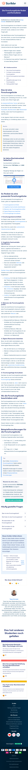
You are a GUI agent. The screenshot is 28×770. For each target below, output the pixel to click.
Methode (18, 262)
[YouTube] (9, 735)
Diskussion (7, 286)
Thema (24, 403)
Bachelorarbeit (12, 109)
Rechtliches (14, 710)
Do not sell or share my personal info (14, 761)
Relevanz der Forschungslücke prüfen (14, 209)
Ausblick (6, 295)
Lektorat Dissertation (14, 719)
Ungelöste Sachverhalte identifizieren (14, 207)
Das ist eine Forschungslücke (13, 70)
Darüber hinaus (5, 270)
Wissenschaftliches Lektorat (14, 724)
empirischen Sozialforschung (16, 365)
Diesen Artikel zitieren (22, 562)
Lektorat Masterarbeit (14, 717)
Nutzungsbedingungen (14, 764)
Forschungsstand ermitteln (11, 205)
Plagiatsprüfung (14, 726)
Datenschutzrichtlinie (14, 758)
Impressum (14, 755)
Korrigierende (14, 712)
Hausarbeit (4, 109)
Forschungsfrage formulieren (12, 213)
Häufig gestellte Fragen (12, 84)
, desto (16, 383)
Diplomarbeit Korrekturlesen (14, 722)
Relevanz (13, 313)
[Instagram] (14, 735)
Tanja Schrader (14, 599)
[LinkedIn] (18, 735)
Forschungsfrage (6, 379)
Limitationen (9, 289)
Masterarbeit (23, 109)
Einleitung (7, 278)
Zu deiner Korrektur (14, 187)
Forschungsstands (20, 221)
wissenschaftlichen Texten (9, 103)
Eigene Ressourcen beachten (12, 211)
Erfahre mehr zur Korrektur (14, 500)
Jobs (14, 705)
